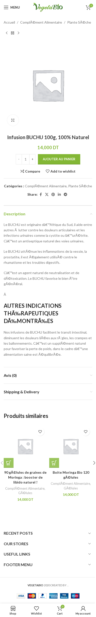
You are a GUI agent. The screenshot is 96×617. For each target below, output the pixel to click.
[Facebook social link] (41, 194)
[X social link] (47, 194)
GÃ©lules (25, 493)
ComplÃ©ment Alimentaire (41, 22)
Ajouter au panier (59, 159)
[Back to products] (13, 33)
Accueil (9, 22)
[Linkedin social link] (59, 194)
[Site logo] (48, 7)
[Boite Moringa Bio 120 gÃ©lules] (70, 446)
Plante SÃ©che (79, 22)
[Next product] (18, 33)
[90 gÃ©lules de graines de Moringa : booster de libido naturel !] (25, 446)
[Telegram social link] (65, 194)
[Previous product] (7, 33)
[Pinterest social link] (53, 194)
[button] (9, 463)
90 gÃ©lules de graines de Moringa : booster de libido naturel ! (25, 477)
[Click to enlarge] (12, 120)
